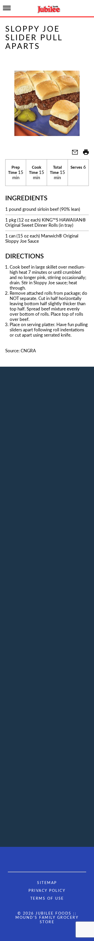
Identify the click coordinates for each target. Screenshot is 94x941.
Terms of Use (47, 898)
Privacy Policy (47, 891)
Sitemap (47, 883)
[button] (73, 154)
